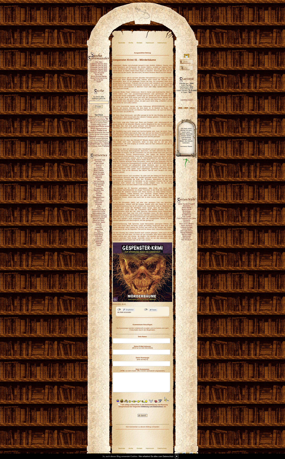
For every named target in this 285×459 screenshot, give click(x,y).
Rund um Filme (98, 220)
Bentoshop (186, 211)
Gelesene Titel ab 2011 (99, 65)
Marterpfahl (186, 236)
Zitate (99, 245)
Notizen (99, 199)
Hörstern (186, 222)
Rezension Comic (98, 211)
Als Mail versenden (124, 312)
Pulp (98, 206)
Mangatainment (98, 197)
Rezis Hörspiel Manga (99, 76)
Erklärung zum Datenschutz (152, 407)
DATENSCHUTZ (186, 100)
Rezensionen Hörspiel (99, 217)
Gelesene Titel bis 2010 (98, 64)
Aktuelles (98, 161)
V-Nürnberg (99, 235)
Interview (98, 176)
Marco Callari (186, 234)
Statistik (99, 224)
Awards (99, 167)
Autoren (99, 165)
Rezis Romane (98, 73)
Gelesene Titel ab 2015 (98, 67)
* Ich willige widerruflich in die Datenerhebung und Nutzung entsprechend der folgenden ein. (143, 406)
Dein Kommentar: (142, 370)
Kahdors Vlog (99, 190)
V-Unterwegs (98, 240)
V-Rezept (98, 238)
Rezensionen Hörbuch (99, 215)
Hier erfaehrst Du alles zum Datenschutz (156, 456)
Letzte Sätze (186, 229)
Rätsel (98, 208)
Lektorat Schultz (186, 227)
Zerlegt (98, 243)
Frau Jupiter (186, 216)
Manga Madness (186, 232)
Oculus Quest (99, 201)
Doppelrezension (99, 183)
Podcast (99, 204)
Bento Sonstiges (99, 174)
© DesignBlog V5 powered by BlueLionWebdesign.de (107, 453)
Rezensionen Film (98, 213)
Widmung (98, 242)
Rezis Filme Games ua (99, 78)
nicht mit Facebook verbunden (119, 310)
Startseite (121, 43)
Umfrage (99, 227)
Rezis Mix (98, 74)
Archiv (131, 43)
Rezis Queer (98, 80)
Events (98, 186)
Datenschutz (162, 43)
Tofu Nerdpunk (186, 240)
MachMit (99, 194)
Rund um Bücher (99, 218)
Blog (98, 179)
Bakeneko (186, 206)
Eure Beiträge (99, 185)
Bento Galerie (99, 170)
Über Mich (98, 62)
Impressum (150, 43)
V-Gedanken (98, 233)
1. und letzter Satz (98, 160)
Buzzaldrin (186, 213)
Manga (98, 195)
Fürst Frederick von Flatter (186, 218)
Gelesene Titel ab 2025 (98, 71)
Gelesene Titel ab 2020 (98, 69)
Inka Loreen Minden (186, 224)
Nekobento (186, 238)
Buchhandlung (99, 181)
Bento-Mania (186, 208)
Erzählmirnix (186, 215)
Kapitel (98, 192)
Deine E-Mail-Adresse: (142, 347)
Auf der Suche (99, 163)
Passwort (98, 202)
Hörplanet (186, 220)
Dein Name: (142, 336)
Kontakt (139, 43)
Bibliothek (98, 178)
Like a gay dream (186, 231)
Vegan (98, 82)
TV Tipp (99, 226)
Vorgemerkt (99, 229)
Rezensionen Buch (99, 210)
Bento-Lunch (186, 209)
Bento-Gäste (98, 169)
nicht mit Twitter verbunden (146, 310)
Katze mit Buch (186, 225)
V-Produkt (98, 236)
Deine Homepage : (142, 358)
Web (98, 231)
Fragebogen (98, 188)
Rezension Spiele (98, 222)
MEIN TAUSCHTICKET (186, 204)
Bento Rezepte (98, 172)
